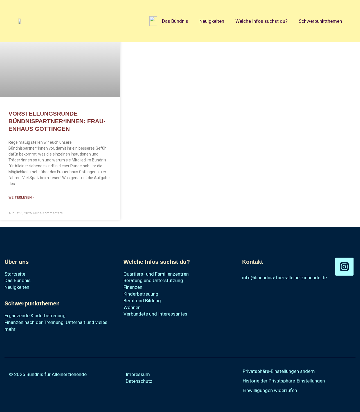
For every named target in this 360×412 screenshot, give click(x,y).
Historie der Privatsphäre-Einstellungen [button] (284, 381)
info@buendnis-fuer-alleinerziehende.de (284, 277)
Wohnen (132, 307)
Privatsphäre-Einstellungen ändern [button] (279, 371)
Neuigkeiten (211, 21)
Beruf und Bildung (142, 300)
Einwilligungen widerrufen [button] (270, 390)
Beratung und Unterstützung (153, 280)
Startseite (14, 274)
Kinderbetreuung (140, 294)
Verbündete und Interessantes (155, 314)
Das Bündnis (175, 21)
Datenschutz (139, 381)
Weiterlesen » (21, 197)
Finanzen (132, 287)
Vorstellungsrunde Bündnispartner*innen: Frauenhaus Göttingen (56, 121)
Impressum (138, 374)
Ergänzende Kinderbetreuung (35, 315)
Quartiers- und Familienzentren (156, 274)
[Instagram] (344, 267)
